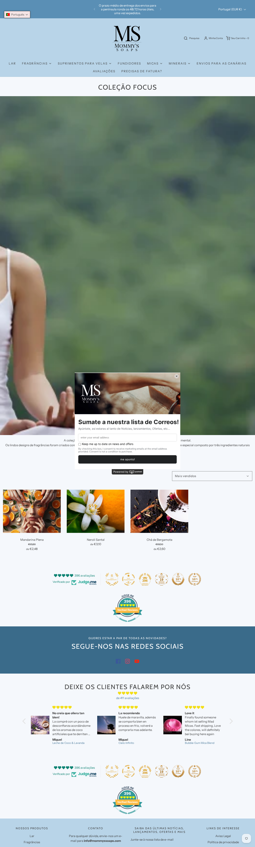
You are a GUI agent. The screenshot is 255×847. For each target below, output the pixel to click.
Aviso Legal (223, 836)
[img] (127, 693)
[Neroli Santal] (96, 511)
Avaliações (104, 71)
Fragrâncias (32, 842)
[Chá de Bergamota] (159, 511)
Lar (12, 63)
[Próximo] (160, 9)
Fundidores (129, 63)
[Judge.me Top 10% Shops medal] (178, 579)
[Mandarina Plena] (32, 511)
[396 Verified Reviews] (127, 624)
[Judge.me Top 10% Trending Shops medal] (194, 579)
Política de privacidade (223, 842)
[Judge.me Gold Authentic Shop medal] (112, 579)
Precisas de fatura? (141, 71)
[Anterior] (94, 9)
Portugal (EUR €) (230, 9)
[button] (17, 14)
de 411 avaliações (127, 698)
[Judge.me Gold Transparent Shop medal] (128, 579)
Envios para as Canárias (221, 63)
